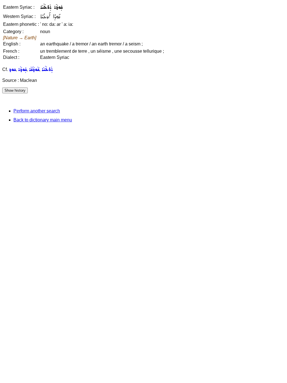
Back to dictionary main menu (42, 119)
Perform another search (36, 111)
